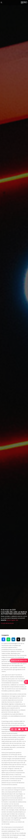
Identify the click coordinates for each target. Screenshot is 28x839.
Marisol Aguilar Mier (12, 620)
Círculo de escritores (7, 623)
